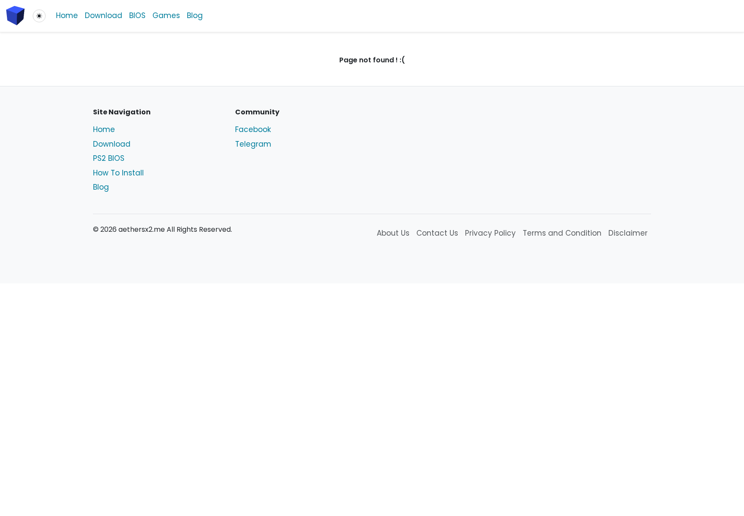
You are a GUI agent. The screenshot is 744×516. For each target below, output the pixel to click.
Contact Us (437, 233)
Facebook (253, 129)
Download (103, 15)
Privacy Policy (490, 233)
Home (67, 15)
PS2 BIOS (108, 158)
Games (166, 15)
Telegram (253, 144)
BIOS (137, 15)
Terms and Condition (562, 233)
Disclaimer (628, 233)
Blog (195, 15)
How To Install (118, 173)
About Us (393, 233)
